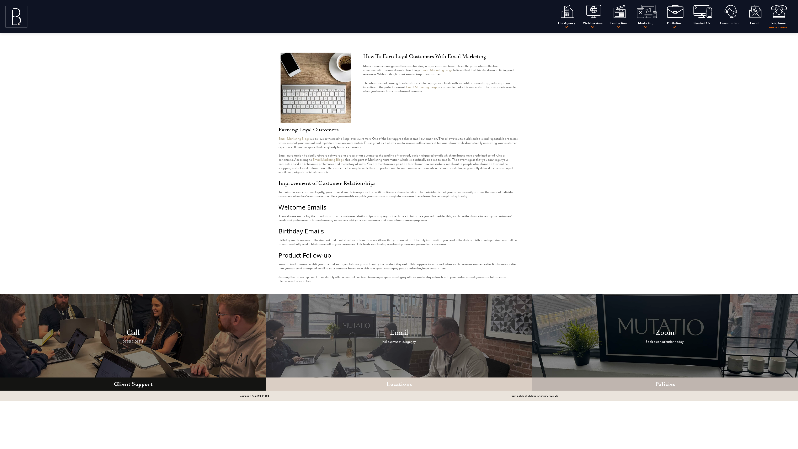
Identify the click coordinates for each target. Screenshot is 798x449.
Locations (399, 384)
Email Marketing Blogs (436, 70)
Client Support (133, 384)
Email (399, 332)
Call (133, 332)
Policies (665, 384)
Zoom (665, 332)
